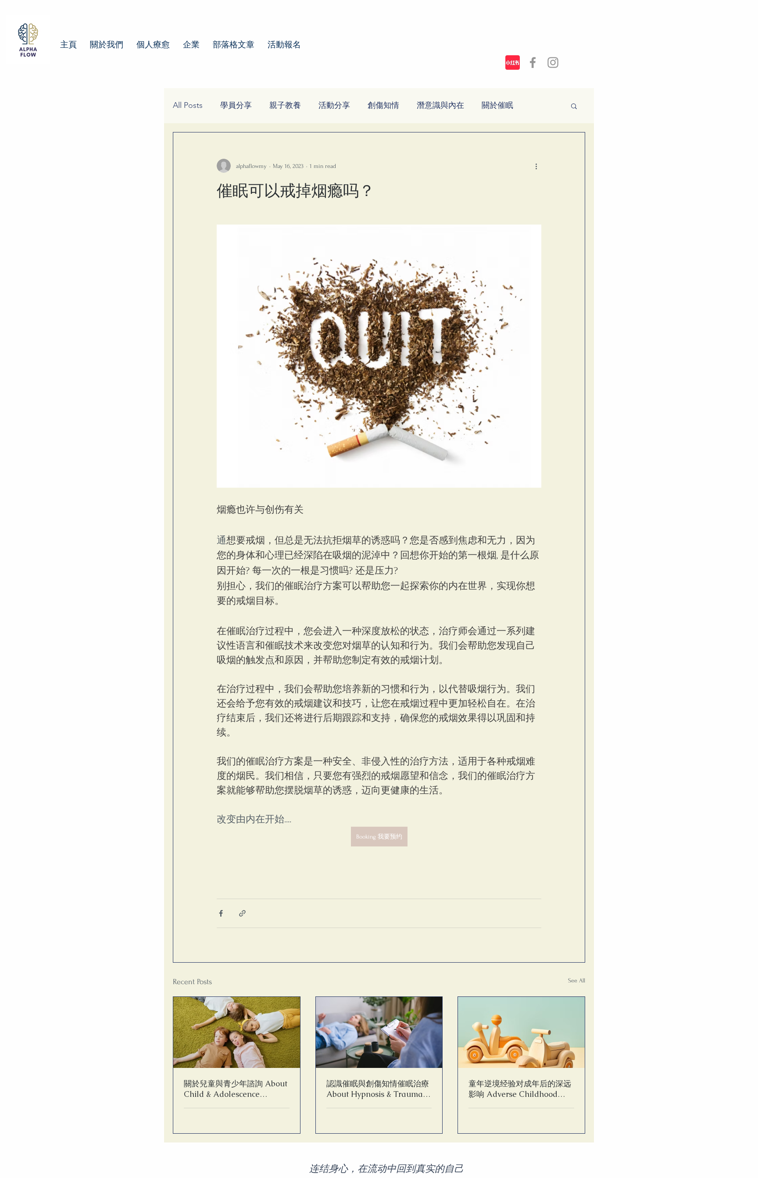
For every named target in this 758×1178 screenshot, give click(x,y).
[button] (574, 105)
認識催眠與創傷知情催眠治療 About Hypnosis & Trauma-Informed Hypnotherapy (377, 1088)
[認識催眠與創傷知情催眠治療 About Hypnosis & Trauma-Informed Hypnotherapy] (379, 1032)
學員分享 (236, 105)
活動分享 (334, 105)
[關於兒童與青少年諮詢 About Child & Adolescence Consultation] (236, 1032)
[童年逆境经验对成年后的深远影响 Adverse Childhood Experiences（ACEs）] (521, 1032)
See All (576, 980)
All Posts (188, 105)
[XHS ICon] (512, 62)
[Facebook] (533, 62)
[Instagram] (553, 62)
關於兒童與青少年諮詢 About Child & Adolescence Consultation (235, 1088)
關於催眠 (497, 105)
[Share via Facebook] (221, 913)
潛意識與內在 (440, 105)
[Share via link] (242, 913)
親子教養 (285, 105)
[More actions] (536, 166)
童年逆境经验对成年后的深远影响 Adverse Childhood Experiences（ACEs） (519, 1088)
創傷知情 (383, 105)
